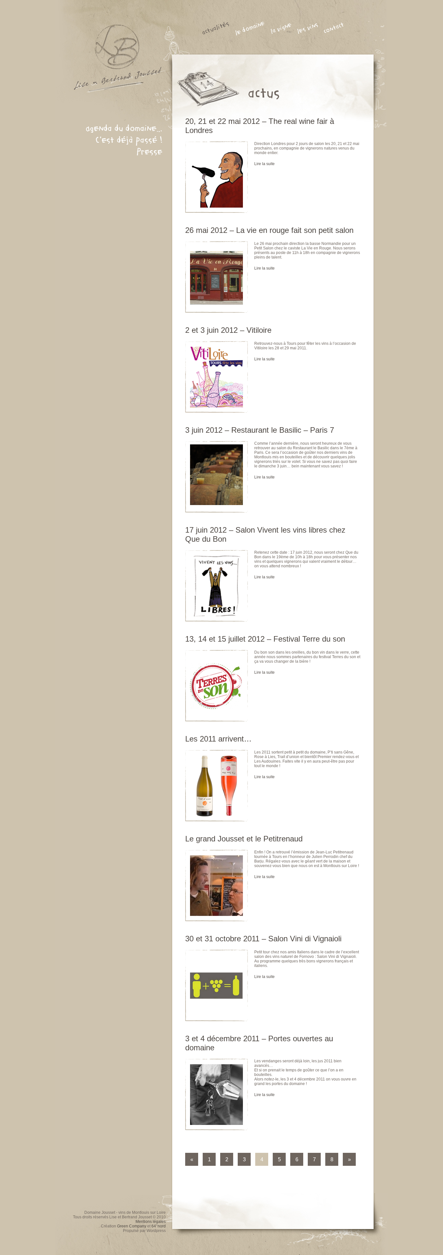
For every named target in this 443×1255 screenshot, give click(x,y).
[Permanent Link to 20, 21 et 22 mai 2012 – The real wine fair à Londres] (219, 224)
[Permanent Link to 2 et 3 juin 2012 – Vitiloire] (219, 424)
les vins (307, 28)
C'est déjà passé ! (129, 140)
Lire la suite (264, 164)
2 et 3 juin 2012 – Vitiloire (228, 330)
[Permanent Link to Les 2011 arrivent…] (219, 832)
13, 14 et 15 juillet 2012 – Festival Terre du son (265, 638)
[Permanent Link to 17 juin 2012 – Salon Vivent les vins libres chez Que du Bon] (219, 632)
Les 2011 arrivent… (218, 738)
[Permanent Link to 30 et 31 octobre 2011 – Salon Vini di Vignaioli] (219, 1032)
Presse (149, 152)
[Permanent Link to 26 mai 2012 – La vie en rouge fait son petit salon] (219, 324)
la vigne (281, 28)
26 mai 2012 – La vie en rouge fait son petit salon (269, 230)
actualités (215, 28)
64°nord (158, 1226)
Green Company (131, 1226)
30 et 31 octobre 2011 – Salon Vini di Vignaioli (263, 938)
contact (333, 28)
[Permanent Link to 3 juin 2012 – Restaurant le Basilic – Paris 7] (219, 523)
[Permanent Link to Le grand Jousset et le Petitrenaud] (219, 932)
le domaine (250, 28)
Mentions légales (151, 1221)
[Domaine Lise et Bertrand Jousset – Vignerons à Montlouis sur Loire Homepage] (113, 95)
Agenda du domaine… (124, 128)
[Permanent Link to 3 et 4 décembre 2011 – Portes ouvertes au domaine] (219, 1141)
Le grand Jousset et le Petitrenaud (244, 838)
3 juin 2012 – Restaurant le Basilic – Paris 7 (259, 430)
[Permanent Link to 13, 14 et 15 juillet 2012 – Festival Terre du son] (219, 732)
